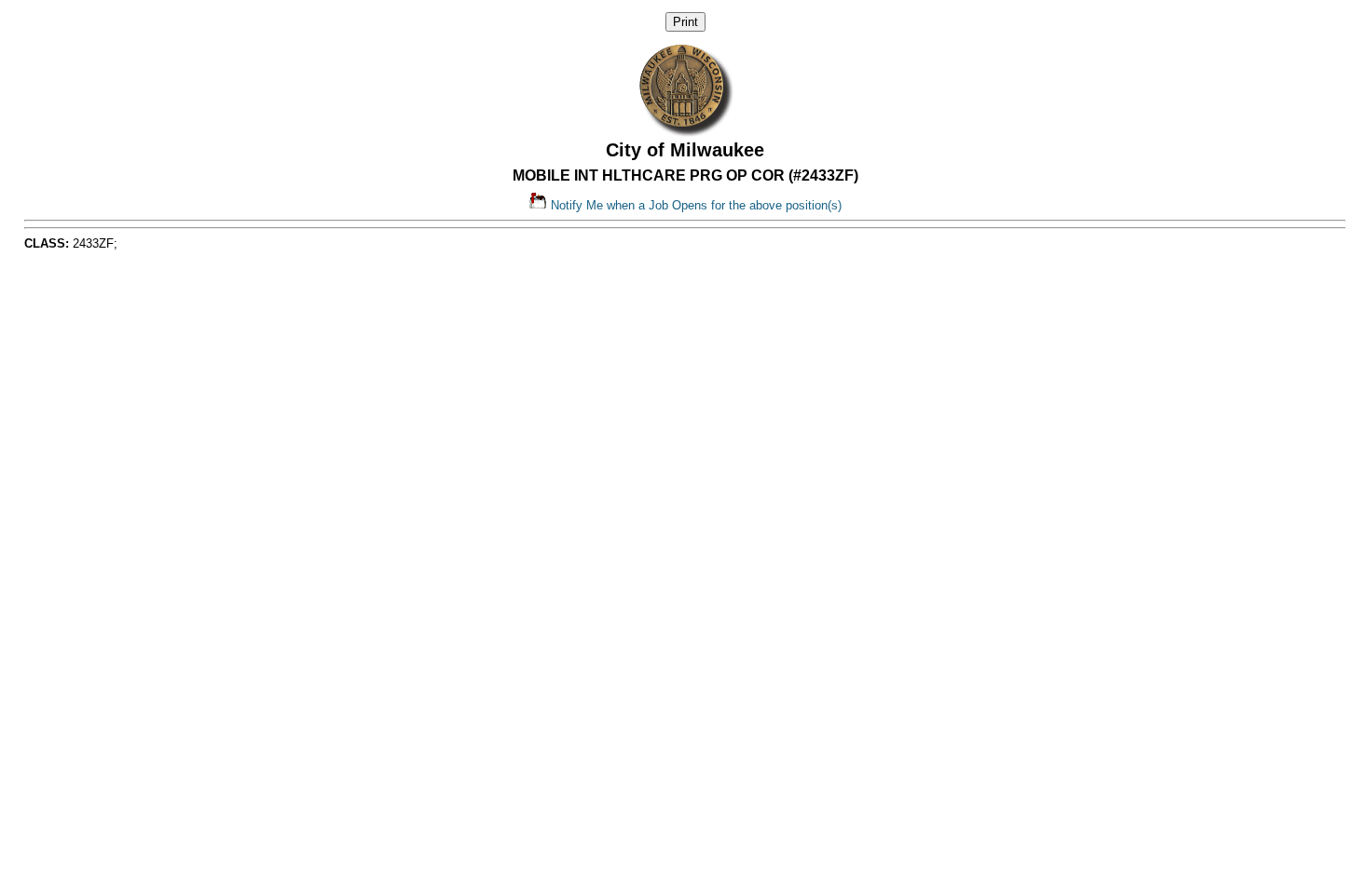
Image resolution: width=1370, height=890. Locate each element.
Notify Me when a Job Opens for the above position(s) (694, 205)
